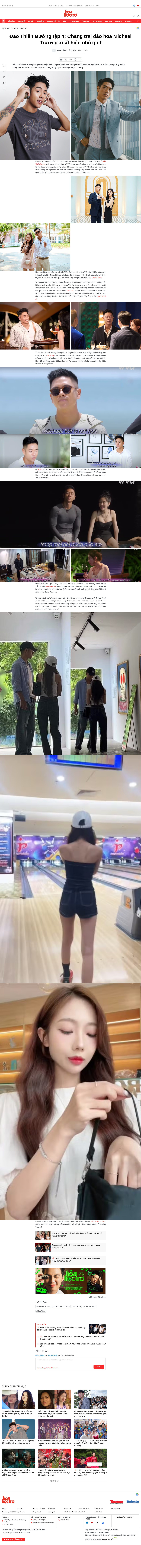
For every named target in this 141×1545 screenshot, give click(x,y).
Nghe (4, 66)
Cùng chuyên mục (14, 1386)
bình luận (80, 60)
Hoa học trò (8, 1500)
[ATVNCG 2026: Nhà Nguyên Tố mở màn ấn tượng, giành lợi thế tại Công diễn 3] (54, 1429)
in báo (75, 60)
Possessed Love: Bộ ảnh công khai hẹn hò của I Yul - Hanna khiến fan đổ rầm (76, 1246)
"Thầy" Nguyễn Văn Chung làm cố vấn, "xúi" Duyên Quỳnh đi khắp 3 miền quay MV (90, 1472)
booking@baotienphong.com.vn (43, 1522)
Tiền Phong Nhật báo (74, 6)
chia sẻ (61, 60)
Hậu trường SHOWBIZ (71, 21)
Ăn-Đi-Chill (85, 21)
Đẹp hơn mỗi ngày (53, 21)
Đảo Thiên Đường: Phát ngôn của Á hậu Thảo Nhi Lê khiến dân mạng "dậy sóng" (77, 1234)
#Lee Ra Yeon (89, 1306)
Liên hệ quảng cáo (38, 1517)
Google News (137, 28)
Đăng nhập (39, 1355)
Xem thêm (137, 21)
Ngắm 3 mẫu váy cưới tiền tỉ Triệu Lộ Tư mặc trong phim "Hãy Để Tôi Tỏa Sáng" (76, 1259)
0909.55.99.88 (38, 1520)
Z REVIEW (108, 21)
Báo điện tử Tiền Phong (70, 13)
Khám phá (21, 21)
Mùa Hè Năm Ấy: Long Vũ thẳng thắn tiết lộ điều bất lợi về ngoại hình (18, 1442)
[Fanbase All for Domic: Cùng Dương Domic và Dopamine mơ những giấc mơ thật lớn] (90, 1399)
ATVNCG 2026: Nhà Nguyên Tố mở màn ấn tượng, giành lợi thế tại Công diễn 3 (54, 1443)
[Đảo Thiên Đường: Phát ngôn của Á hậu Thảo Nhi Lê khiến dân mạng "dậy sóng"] (43, 1235)
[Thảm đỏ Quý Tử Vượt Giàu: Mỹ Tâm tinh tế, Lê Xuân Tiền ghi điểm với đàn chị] (90, 1429)
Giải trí (30, 21)
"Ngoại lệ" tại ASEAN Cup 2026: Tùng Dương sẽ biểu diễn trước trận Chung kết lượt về (54, 1472)
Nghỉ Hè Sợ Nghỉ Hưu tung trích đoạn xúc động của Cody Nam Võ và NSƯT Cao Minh (18, 1472)
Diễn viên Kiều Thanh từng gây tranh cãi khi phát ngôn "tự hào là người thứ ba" (18, 1413)
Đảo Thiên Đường (98, 1221)
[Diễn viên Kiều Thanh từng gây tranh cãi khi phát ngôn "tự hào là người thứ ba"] (18, 1399)
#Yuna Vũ (77, 1306)
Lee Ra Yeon (97, 278)
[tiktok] (98, 1522)
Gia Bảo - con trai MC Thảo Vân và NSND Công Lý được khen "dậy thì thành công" (72, 1338)
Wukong (50, 355)
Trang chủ (3, 21)
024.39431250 (8, 1524)
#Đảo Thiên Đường (62, 1306)
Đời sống (11, 21)
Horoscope (128, 21)
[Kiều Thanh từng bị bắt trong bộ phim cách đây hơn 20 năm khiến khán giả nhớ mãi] (54, 1399)
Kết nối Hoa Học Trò (70, 1512)
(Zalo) (45, 1520)
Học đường (40, 21)
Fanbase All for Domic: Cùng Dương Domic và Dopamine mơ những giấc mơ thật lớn (90, 1413)
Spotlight (118, 21)
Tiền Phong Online (55, 6)
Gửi (98, 1367)
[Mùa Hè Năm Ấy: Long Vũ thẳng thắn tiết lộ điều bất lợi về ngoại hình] (18, 1429)
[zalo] (104, 1523)
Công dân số (37, 1512)
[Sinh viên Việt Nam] (133, 1502)
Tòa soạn (5, 1517)
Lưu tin (4, 77)
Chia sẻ (4, 72)
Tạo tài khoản (53, 1355)
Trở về (4, 89)
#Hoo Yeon (40, 1311)
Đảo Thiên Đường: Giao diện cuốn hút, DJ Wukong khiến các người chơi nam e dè (61, 1328)
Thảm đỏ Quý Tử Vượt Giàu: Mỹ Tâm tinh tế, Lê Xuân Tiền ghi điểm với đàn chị (90, 1443)
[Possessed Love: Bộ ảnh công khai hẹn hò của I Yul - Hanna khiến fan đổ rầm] (43, 1247)
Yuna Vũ (70, 291)
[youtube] (138, 5)
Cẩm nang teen (115, 1508)
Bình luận (4, 83)
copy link (70, 60)
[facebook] (134, 5)
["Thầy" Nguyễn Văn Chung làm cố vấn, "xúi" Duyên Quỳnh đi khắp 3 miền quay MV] (90, 1458)
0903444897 (65, 1520)
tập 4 (39, 469)
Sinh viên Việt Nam (92, 6)
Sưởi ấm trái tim (84, 1508)
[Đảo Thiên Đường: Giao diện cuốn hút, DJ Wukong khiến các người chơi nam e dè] (97, 1329)
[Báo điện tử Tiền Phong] (116, 1502)
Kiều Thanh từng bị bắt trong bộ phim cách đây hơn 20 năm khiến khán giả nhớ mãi (52, 1413)
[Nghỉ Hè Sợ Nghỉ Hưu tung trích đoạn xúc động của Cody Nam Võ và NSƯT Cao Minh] (18, 1458)
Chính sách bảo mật (125, 1517)
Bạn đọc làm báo (14, 1539)
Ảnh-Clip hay (97, 21)
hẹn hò (51, 586)
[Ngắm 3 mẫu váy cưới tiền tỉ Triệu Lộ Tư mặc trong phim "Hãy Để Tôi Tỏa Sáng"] (43, 1260)
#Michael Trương (43, 1306)
